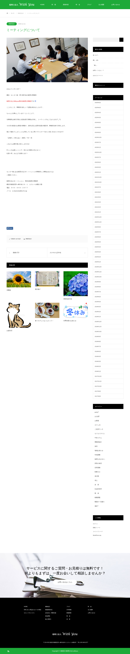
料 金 (78, 4)
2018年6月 (98, 351)
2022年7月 (98, 157)
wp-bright (18, 239)
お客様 (97, 420)
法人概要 (101, 4)
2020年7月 (98, 232)
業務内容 (66, 4)
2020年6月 (98, 237)
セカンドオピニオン (29, 613)
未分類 (97, 476)
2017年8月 (98, 396)
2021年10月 (98, 182)
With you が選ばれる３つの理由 (32, 609)
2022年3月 (98, 167)
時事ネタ (97, 472)
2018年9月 (98, 336)
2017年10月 (98, 386)
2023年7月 (98, 142)
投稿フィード (96, 527)
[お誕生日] (19, 315)
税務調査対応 (49, 609)
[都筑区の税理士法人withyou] (65, 634)
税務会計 (47, 606)
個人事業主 (48, 619)
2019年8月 (98, 286)
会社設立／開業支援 (50, 613)
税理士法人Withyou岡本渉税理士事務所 (19, 101)
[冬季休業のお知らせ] (75, 310)
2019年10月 (98, 277)
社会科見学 (98, 489)
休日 (96, 446)
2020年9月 (98, 227)
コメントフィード (98, 531)
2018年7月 (98, 346)
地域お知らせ (99, 450)
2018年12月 (98, 321)
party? (97, 412)
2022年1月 (98, 172)
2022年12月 (98, 152)
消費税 (9, 290)
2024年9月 (98, 122)
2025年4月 (98, 112)
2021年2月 (98, 207)
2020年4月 (98, 247)
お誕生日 (9, 330)
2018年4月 (98, 356)
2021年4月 (98, 202)
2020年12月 (98, 217)
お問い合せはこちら (65, 582)
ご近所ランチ (99, 429)
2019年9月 (98, 282)
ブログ (89, 4)
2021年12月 (98, 177)
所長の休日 (98, 463)
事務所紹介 (12, 24)
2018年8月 (98, 341)
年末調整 (97, 455)
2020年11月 (98, 222)
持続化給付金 (67, 299)
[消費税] (19, 279)
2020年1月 (98, 262)
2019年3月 (98, 306)
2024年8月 (98, 127)
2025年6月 (98, 107)
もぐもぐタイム (100, 433)
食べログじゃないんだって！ (44, 321)
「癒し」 (95, 65)
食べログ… (96, 55)
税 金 (97, 493)
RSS (8, 650)
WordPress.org (97, 535)
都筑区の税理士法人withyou (69, 651)
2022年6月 (98, 162)
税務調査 (97, 497)
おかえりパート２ (98, 75)
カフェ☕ (98, 425)
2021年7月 (98, 187)
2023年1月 (98, 147)
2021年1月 (98, 212)
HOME (42, 4)
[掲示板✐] (47, 278)
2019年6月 (98, 296)
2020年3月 (98, 252)
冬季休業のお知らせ (69, 321)
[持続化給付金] (75, 283)
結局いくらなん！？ (98, 70)
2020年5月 (98, 242)
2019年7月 (98, 291)
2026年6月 (98, 102)
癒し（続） (96, 60)
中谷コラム (98, 438)
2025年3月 (98, 117)
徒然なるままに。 (100, 459)
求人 (96, 480)
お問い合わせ (115, 4)
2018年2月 (98, 366)
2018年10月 (98, 331)
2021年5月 (98, 197)
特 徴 (54, 4)
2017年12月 (98, 376)
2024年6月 (98, 132)
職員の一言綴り (100, 502)
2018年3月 (98, 361)
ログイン (95, 523)
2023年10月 (98, 137)
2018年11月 (98, 326)
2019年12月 (98, 267)
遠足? (96, 506)
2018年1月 (98, 371)
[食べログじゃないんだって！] (47, 310)
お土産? (97, 416)
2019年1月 (98, 316)
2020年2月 (98, 257)
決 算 (97, 484)
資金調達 (47, 616)
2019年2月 (98, 311)
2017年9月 (98, 391)
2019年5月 (98, 301)
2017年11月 (98, 381)
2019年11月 (98, 272)
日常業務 (97, 467)
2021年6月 (98, 192)
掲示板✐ (38, 289)
